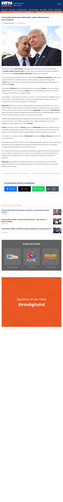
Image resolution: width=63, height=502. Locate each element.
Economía (12, 10)
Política (50, 10)
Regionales (58, 10)
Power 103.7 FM (50, 267)
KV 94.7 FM (32, 267)
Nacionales (43, 10)
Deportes (4, 10)
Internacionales (33, 10)
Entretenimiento (22, 10)
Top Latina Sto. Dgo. (12, 267)
